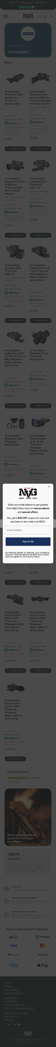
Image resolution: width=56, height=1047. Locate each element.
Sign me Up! (28, 541)
